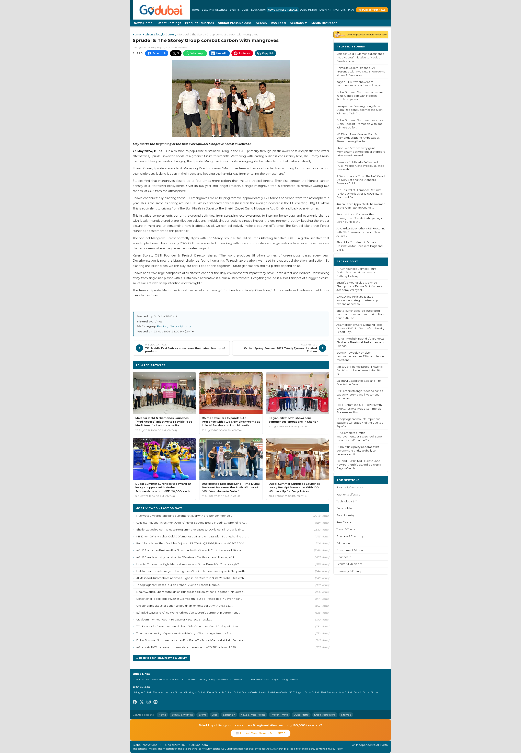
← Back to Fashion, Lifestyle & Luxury (161, 657)
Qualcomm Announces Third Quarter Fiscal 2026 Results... (174, 619)
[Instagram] (149, 702)
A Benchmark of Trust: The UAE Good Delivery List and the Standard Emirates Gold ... (360, 180)
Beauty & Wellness (215, 9)
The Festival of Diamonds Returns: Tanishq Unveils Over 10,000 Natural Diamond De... (359, 194)
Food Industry (345, 515)
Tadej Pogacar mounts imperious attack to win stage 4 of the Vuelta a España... (359, 423)
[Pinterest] (155, 702)
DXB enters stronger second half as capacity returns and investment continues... (359, 394)
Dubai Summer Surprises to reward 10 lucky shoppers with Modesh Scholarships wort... (359, 96)
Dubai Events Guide (245, 692)
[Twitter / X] (142, 702)
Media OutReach (324, 23)
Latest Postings (169, 23)
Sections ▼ (298, 23)
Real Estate (343, 522)
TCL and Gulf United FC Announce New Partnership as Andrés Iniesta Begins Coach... (358, 464)
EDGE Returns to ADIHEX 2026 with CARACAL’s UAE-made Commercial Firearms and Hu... (359, 408)
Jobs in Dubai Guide (366, 692)
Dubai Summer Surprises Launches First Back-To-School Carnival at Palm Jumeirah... (191, 640)
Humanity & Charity (348, 571)
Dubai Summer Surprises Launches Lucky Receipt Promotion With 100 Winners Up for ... (359, 124)
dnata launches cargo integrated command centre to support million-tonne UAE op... (360, 314)
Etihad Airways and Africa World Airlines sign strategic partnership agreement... (188, 612)
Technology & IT (346, 501)
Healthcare (343, 557)
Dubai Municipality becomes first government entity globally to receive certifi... (357, 450)
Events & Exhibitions (349, 564)
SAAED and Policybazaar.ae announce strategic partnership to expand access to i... (358, 300)
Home (195, 9)
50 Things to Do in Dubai (304, 692)
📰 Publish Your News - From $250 (260, 733)
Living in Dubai (142, 692)
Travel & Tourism (346, 529)
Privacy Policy (206, 679)
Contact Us (176, 679)
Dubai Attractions (333, 9)
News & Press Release (283, 9)
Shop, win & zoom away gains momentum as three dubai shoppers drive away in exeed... (360, 152)
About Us (138, 679)
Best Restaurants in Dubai (336, 692)
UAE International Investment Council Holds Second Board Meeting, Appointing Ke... (191, 522)
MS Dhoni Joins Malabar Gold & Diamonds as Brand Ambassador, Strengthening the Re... (358, 138)
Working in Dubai (194, 692)
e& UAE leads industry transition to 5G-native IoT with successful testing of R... (186, 557)
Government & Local (349, 550)
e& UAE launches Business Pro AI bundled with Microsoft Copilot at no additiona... (189, 550)
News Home (143, 23)
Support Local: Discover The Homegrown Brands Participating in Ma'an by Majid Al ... (359, 218)
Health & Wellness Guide (273, 692)
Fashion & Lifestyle (348, 494)
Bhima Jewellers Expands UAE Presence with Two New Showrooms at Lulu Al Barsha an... (360, 71)
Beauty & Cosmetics (349, 487)
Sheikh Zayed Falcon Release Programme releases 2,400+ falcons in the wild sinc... (190, 529)
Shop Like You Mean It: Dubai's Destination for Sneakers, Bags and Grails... (359, 246)
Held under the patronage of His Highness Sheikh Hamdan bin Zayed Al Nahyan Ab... (191, 571)
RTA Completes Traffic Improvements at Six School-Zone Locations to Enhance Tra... (359, 436)
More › (380, 46)
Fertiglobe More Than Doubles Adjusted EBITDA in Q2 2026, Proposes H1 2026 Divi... (190, 543)
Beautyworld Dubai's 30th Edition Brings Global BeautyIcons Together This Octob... (190, 591)
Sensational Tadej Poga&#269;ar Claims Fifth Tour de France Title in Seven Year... (189, 598)
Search (261, 23)
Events (235, 9)
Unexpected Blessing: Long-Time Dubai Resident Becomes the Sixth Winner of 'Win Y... (359, 110)
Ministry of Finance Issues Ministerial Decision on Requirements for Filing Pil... (359, 370)
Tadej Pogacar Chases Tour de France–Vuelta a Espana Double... (178, 584)
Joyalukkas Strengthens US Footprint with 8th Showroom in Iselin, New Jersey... (360, 232)
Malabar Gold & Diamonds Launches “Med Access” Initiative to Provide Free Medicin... (360, 57)
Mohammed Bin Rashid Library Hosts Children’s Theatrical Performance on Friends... (360, 342)
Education (258, 9)
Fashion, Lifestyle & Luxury (159, 34)
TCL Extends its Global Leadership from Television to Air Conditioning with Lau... (188, 626)
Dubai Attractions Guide (167, 692)
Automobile (344, 508)
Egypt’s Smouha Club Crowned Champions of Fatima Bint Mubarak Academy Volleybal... (359, 286)
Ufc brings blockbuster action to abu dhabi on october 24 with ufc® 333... (184, 605)
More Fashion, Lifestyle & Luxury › (301, 365)
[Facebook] (135, 702)
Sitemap (295, 679)
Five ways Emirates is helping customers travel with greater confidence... (184, 515)
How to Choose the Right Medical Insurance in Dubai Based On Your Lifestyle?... (188, 564)
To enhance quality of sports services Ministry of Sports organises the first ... (185, 633)
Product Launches (199, 23)
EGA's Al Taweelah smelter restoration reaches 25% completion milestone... (360, 356)
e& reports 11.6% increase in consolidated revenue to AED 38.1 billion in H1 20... (187, 647)
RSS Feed (278, 23)
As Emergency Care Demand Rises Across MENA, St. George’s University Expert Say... (360, 328)
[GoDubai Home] (161, 10)
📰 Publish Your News (372, 9)
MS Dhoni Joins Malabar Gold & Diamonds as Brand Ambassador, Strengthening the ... (192, 536)
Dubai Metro (308, 9)
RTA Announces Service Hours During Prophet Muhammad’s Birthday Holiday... (356, 272)
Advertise (222, 679)
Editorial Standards (157, 679)
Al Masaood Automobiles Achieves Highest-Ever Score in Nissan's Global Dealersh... (191, 578)
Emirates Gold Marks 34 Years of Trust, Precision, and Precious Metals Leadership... (360, 166)
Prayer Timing (279, 679)
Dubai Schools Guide (219, 692)
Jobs (245, 9)
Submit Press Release (235, 23)
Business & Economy (349, 536)
